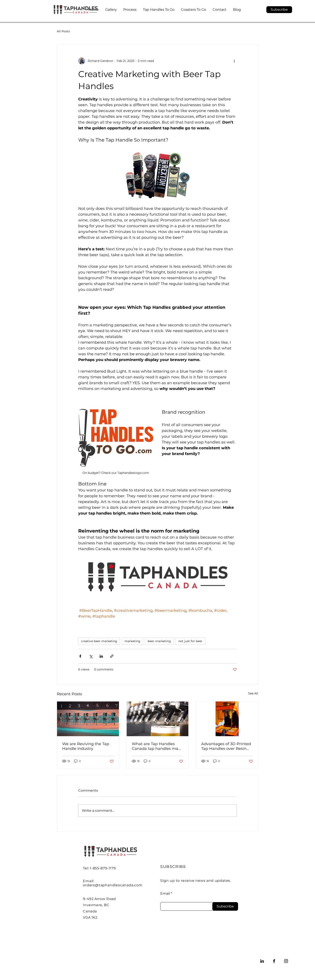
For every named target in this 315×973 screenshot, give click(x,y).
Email (165, 893)
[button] (279, 9)
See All (253, 693)
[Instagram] (286, 961)
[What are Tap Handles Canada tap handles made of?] (158, 718)
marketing (132, 641)
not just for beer (190, 641)
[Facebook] (274, 961)
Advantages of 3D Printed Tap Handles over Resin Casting (226, 746)
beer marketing (159, 641)
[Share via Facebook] (80, 656)
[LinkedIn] (262, 961)
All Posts (63, 31)
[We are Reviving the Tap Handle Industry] (88, 718)
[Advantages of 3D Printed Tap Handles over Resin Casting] (227, 718)
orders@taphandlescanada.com (112, 885)
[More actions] (234, 60)
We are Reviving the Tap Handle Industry (85, 746)
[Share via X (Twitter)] (91, 656)
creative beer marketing (99, 641)
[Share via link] (112, 656)
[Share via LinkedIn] (101, 656)
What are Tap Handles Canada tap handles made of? (157, 746)
